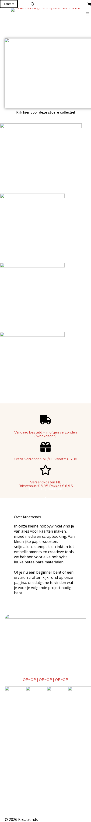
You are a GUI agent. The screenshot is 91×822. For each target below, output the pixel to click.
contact (9, 4)
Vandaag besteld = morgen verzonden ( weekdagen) (45, 434)
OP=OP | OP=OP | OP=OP (45, 679)
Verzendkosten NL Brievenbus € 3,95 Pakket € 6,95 (45, 484)
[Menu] (88, 14)
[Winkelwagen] (89, 4)
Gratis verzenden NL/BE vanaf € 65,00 (45, 459)
